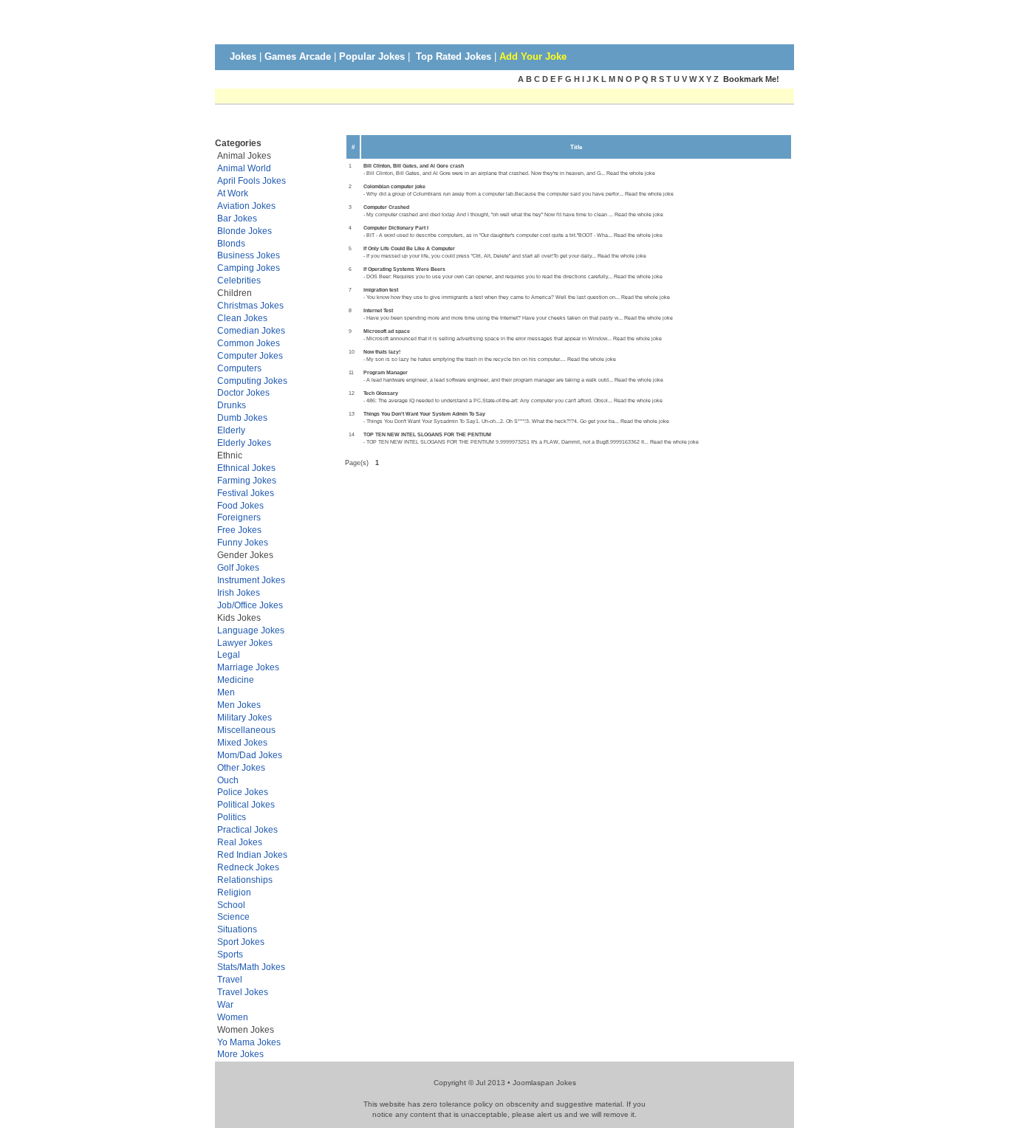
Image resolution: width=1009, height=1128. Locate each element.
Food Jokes (240, 505)
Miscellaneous (246, 730)
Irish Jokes (238, 592)
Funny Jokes (242, 542)
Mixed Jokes (242, 742)
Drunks (231, 405)
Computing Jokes (252, 380)
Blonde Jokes (244, 230)
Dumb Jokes (242, 417)
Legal (228, 654)
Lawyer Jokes (245, 642)
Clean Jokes (242, 318)
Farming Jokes (246, 480)
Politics (231, 817)
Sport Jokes (240, 941)
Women (232, 1017)
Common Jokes (248, 343)
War (225, 1004)
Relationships (245, 879)
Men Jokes (239, 704)
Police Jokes (242, 792)
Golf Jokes (238, 567)
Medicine (235, 679)
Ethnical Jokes (246, 467)
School (231, 904)
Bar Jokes (237, 218)
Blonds (231, 243)
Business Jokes (248, 255)
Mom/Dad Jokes (249, 755)
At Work (232, 193)
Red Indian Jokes (252, 854)
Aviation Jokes (246, 205)
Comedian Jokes (251, 330)
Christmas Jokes (250, 305)
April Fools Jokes (251, 180)
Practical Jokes (247, 829)
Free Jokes (239, 529)
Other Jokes (241, 767)
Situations (237, 929)
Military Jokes (244, 717)
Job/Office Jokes (250, 605)
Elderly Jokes (244, 442)
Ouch (228, 780)
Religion (234, 892)
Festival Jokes (245, 493)
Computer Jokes (250, 355)
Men (226, 692)
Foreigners (239, 517)
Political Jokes (246, 804)
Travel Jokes (242, 992)
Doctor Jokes (243, 392)
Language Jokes (250, 630)
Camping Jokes (248, 267)
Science (233, 916)
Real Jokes (239, 842)
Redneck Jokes (248, 867)
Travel (229, 979)
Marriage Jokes (248, 667)
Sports (230, 954)
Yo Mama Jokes (249, 1042)
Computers (239, 368)
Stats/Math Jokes (251, 966)
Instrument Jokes (251, 580)
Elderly (231, 430)
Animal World (244, 168)
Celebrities (239, 280)
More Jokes (240, 1054)
